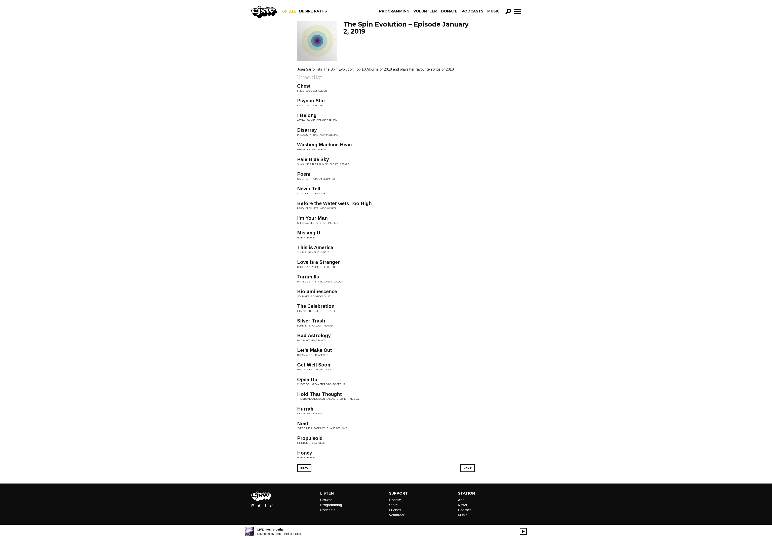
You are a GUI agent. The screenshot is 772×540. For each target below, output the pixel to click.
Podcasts (472, 11)
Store (393, 505)
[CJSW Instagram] (253, 505)
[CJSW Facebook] (265, 505)
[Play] (523, 531)
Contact (464, 510)
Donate (449, 11)
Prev (304, 468)
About (463, 500)
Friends (395, 510)
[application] (523, 531)
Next (467, 468)
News (462, 505)
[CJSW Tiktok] (271, 505)
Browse (326, 500)
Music (493, 11)
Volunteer (425, 11)
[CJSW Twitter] (259, 505)
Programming (394, 11)
